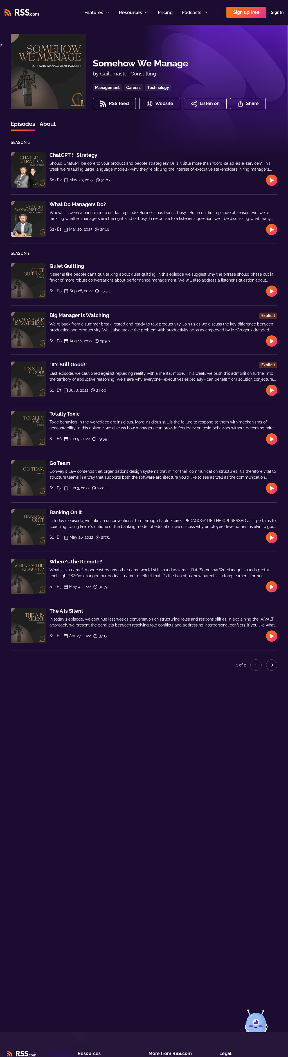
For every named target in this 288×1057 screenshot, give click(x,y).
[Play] (271, 180)
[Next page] (271, 665)
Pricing (165, 12)
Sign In (277, 12)
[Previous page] (256, 665)
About (48, 124)
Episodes (23, 124)
